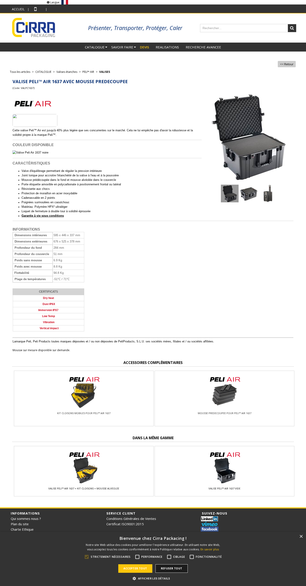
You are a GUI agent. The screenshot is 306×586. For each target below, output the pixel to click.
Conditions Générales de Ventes (131, 518)
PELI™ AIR (88, 72)
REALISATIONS (167, 47)
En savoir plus (209, 549)
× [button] (301, 536)
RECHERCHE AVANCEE (203, 47)
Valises (104, 72)
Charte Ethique (22, 529)
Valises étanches (66, 72)
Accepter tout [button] (135, 568)
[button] (153, 578)
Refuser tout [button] (171, 568)
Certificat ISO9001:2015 (125, 524)
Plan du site (20, 524)
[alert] (153, 559)
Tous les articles (20, 72)
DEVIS (144, 47)
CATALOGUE (95, 47)
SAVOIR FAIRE (122, 47)
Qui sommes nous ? (26, 518)
